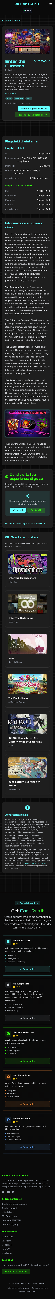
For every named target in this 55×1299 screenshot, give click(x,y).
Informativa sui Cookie (27, 1291)
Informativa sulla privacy (18, 1288)
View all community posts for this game (25, 523)
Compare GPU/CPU (11, 1220)
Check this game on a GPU (34, 108)
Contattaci (7, 1244)
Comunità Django (10, 1224)
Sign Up (38, 510)
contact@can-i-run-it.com (36, 863)
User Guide (7, 1236)
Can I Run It (21, 1283)
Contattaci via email (17, 1271)
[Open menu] (50, 4)
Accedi (19, 510)
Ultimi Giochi (8, 1212)
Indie (28, 98)
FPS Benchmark (9, 1216)
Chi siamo (7, 1240)
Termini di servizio (40, 1288)
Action (9, 98)
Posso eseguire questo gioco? (32, 114)
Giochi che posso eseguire (15, 1204)
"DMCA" (6, 1248)
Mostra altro (10, 93)
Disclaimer (7, 1253)
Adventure (19, 98)
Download (28, 969)
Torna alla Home (13, 20)
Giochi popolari (9, 1208)
